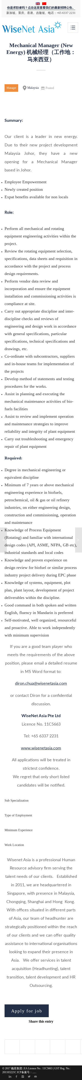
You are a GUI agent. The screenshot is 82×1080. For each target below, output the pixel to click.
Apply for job (26, 1010)
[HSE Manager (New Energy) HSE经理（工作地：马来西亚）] (3, 540)
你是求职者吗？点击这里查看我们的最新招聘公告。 (41, 7)
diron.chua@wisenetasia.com (41, 684)
